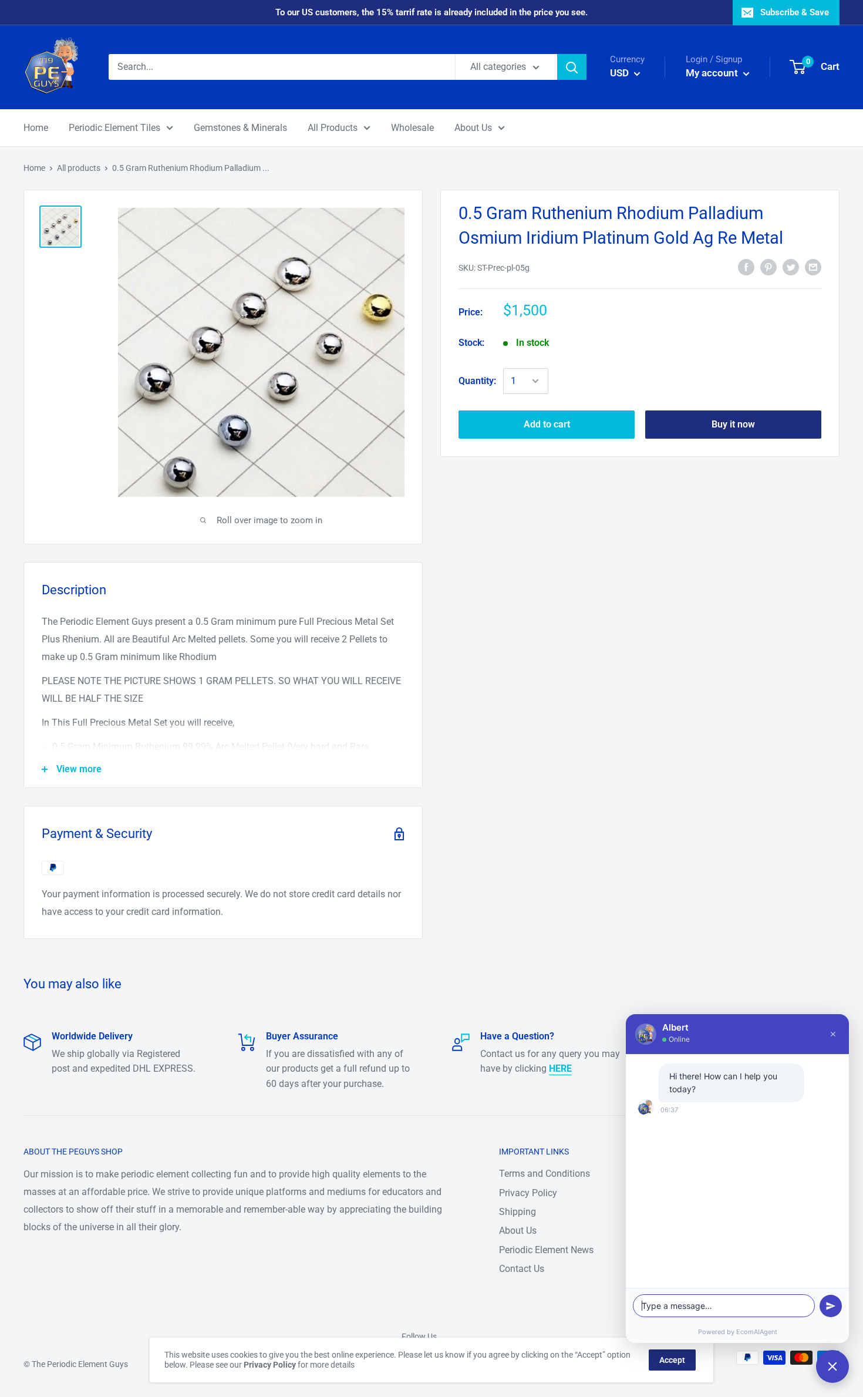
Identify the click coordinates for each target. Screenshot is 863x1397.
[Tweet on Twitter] (791, 266)
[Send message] (831, 1306)
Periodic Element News (546, 1249)
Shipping (517, 1211)
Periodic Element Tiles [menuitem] (114, 127)
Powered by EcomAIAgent (737, 1332)
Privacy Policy (528, 1193)
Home (34, 168)
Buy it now (733, 424)
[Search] (571, 67)
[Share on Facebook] (746, 266)
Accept (672, 1360)
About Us (518, 1230)
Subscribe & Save (794, 12)
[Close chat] (832, 1366)
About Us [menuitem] (473, 127)
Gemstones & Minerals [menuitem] (240, 127)
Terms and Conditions (544, 1173)
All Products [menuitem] (333, 127)
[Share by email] (813, 266)
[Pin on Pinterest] (768, 266)
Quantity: (477, 380)
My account (713, 73)
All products (78, 168)
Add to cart (547, 424)
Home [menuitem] (35, 127)
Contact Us (521, 1268)
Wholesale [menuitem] (412, 127)
